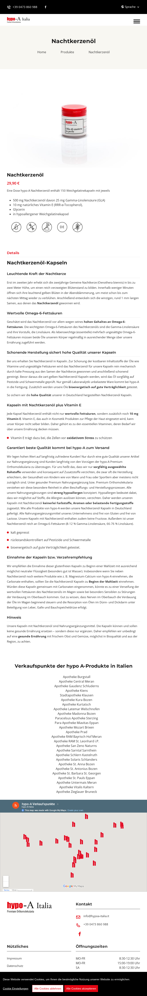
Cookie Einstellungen (15, 988)
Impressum (14, 958)
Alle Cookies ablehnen (47, 988)
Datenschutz (15, 966)
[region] (73, 984)
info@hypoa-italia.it (96, 916)
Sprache (130, 6)
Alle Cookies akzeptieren (81, 988)
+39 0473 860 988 (25, 7)
